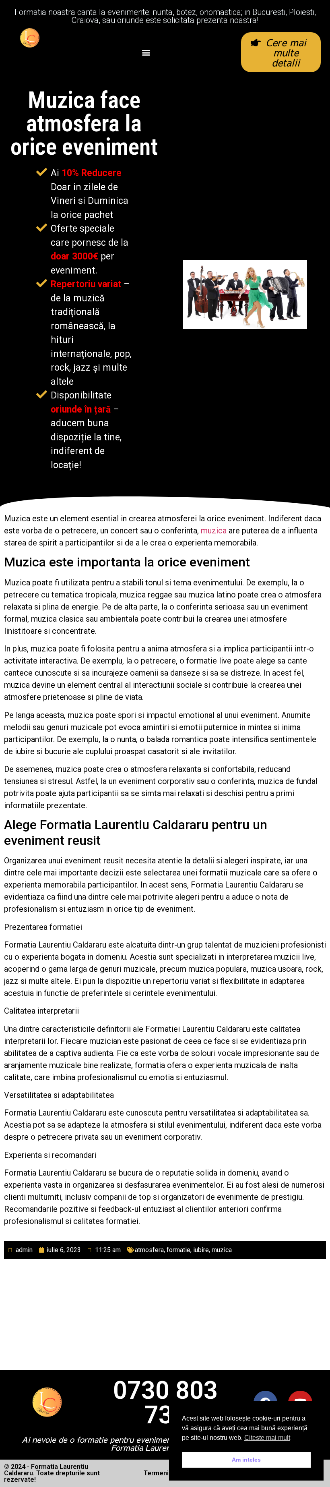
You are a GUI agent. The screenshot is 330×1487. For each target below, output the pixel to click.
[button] (146, 52)
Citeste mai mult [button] (267, 1437)
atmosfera (149, 1250)
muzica (214, 530)
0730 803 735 (165, 1402)
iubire (201, 1250)
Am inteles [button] (246, 1459)
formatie (178, 1250)
